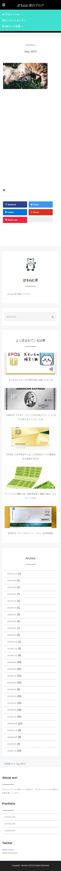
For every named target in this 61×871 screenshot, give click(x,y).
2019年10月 (12, 656)
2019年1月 (11, 717)
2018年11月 (12, 730)
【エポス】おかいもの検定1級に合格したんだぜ (30, 380)
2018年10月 (12, 737)
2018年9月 (11, 744)
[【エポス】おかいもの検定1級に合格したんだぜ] (30, 364)
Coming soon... (10, 817)
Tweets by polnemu (10, 853)
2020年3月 (11, 621)
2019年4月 (11, 696)
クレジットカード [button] (14, 20)
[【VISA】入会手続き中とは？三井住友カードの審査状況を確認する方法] (30, 438)
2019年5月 (11, 690)
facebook (11, 204)
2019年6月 (11, 683)
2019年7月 (11, 676)
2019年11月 (12, 649)
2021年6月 (11, 594)
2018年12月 (12, 724)
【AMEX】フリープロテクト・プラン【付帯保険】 (30, 533)
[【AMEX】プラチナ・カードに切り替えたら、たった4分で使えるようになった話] (30, 399)
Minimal (24, 865)
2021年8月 (11, 587)
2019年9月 (11, 662)
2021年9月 (11, 581)
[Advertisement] (27, 123)
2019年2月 (11, 710)
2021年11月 (12, 574)
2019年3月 (11, 703)
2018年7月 (11, 751)
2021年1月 (11, 601)
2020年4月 (11, 615)
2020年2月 (11, 628)
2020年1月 (11, 635)
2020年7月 (11, 608)
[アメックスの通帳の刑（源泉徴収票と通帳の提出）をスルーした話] (30, 478)
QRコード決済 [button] (12, 26)
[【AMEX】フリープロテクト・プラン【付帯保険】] (30, 517)
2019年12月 (12, 642)
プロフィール (11, 14)
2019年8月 (11, 669)
